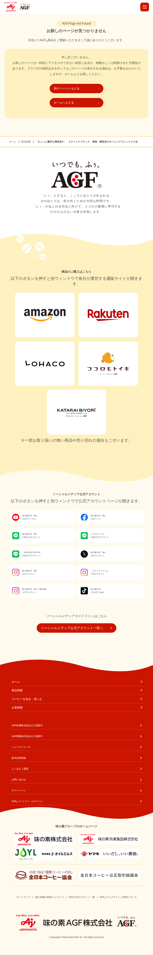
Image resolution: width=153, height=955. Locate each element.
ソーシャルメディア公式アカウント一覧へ (72, 628)
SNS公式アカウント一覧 (82, 897)
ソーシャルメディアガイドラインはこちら (76, 616)
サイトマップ (23, 897)
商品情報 (26, 141)
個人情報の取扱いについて (49, 897)
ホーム (12, 141)
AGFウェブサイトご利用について (118, 897)
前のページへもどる (67, 88)
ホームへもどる (64, 102)
